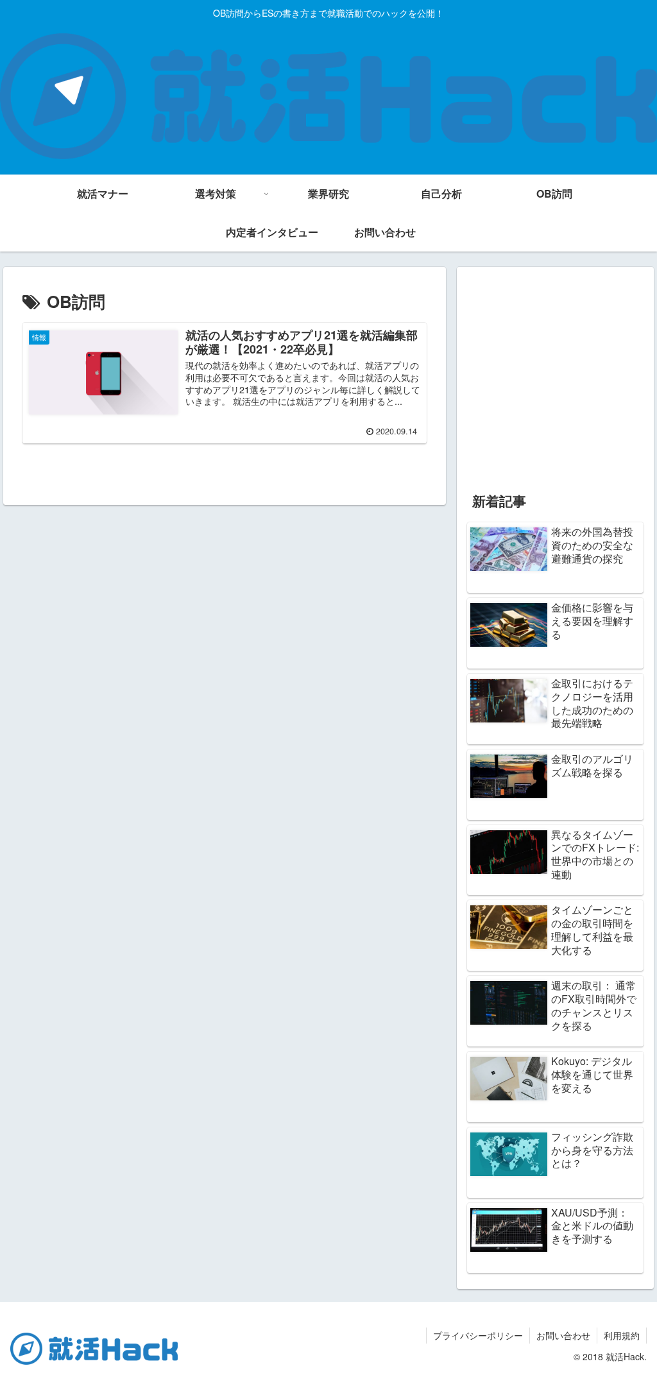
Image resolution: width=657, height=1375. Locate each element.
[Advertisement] (555, 378)
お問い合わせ (563, 1335)
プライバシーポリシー (478, 1335)
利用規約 (622, 1335)
